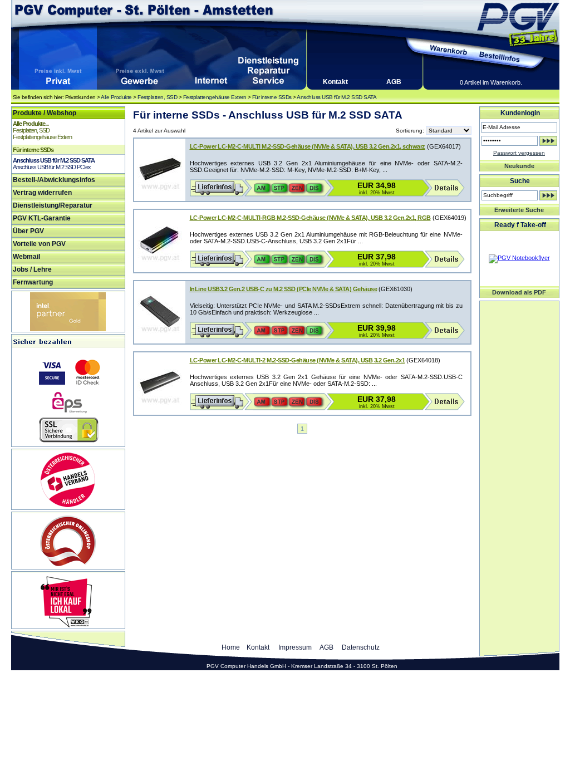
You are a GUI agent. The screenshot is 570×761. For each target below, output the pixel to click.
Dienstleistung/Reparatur (52, 205)
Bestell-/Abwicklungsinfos (54, 180)
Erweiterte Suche (519, 210)
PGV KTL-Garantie (42, 218)
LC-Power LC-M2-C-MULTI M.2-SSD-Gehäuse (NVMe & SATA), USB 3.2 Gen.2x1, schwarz (307, 146)
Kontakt (335, 82)
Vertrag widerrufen (42, 193)
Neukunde (519, 166)
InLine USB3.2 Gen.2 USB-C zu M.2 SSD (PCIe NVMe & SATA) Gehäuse (283, 289)
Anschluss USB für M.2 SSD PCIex (52, 167)
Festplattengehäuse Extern (215, 97)
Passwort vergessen (519, 153)
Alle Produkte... (30, 123)
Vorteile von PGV (39, 244)
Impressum (295, 647)
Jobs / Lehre (32, 269)
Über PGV (28, 231)
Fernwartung (33, 282)
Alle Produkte (116, 97)
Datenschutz (361, 647)
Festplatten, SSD (157, 97)
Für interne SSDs (272, 97)
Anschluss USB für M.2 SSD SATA (336, 97)
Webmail (26, 257)
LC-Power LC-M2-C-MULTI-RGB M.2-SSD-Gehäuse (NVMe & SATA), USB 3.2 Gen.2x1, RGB (310, 217)
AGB (393, 82)
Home (231, 647)
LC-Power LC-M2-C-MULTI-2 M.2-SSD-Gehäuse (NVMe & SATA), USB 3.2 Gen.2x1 (297, 360)
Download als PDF (519, 292)
